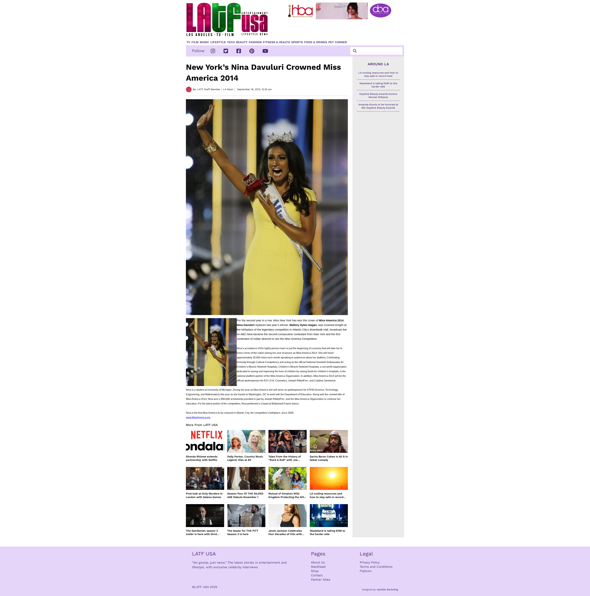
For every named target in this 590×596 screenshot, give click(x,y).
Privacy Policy (370, 562)
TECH (231, 42)
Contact (317, 575)
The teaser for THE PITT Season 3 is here (242, 532)
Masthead (318, 567)
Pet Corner (337, 42)
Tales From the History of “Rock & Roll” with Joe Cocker (284, 458)
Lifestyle (218, 42)
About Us (318, 562)
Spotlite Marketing (387, 589)
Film (195, 42)
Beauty (242, 42)
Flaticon (366, 571)
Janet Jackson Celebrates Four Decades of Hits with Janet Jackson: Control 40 (285, 532)
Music (204, 42)
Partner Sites (320, 579)
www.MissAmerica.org (198, 417)
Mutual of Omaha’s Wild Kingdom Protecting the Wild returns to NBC (287, 495)
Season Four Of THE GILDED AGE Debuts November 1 (245, 495)
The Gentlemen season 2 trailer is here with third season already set (202, 532)
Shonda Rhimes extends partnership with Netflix (201, 458)
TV (188, 42)
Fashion (255, 42)
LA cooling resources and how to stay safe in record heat (326, 495)
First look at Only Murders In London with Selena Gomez (204, 495)
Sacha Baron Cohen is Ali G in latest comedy (329, 458)
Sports (297, 42)
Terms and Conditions (376, 567)
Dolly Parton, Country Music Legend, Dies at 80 (245, 458)
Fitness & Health (276, 42)
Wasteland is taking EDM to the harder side (327, 532)
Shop (315, 571)
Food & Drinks (315, 42)
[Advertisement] (342, 28)
